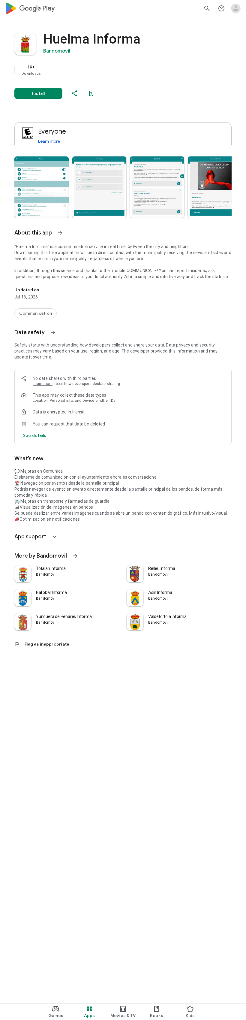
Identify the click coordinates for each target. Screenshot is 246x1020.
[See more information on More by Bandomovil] (75, 556)
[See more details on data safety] (35, 435)
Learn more (49, 141)
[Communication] (35, 313)
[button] (41, 187)
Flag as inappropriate (41, 644)
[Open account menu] (236, 8)
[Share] (74, 93)
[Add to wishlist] (91, 93)
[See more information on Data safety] (53, 332)
